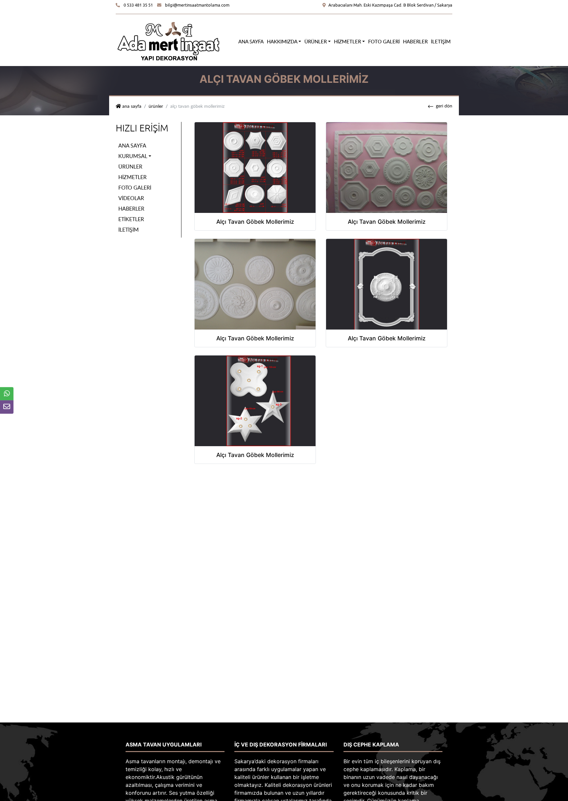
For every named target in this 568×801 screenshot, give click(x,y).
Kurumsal (132, 156)
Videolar (131, 198)
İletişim (441, 41)
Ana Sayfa (251, 41)
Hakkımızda (282, 41)
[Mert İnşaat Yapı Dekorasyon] (168, 40)
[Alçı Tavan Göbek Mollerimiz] (255, 167)
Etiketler (131, 219)
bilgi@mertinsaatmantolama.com (197, 5)
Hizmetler (347, 41)
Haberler (415, 41)
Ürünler (315, 41)
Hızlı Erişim (142, 128)
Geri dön (444, 105)
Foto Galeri (384, 41)
